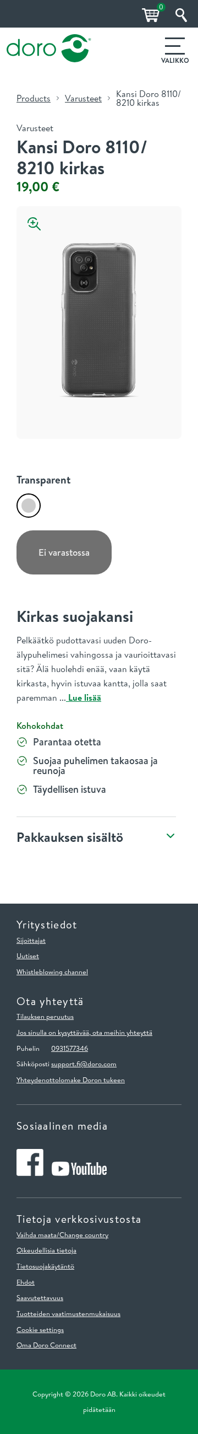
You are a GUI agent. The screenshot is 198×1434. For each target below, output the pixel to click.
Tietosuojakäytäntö (45, 1266)
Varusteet (83, 98)
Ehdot (25, 1282)
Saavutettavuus (39, 1297)
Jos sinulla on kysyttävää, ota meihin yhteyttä (84, 1032)
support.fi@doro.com (84, 1063)
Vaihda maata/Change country (62, 1234)
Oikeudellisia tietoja (46, 1250)
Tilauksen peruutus (45, 1016)
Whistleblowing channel (52, 971)
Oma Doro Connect (46, 1345)
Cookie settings (40, 1329)
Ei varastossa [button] (64, 552)
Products (33, 98)
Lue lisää (83, 697)
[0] (149, 15)
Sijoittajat (31, 940)
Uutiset (27, 955)
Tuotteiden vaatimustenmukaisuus (68, 1313)
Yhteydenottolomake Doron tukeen (70, 1079)
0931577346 (69, 1048)
